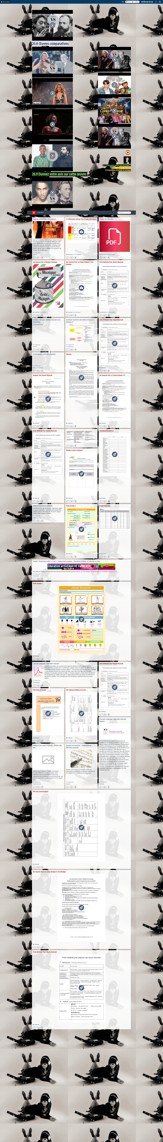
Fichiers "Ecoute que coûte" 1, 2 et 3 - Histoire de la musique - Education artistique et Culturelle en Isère (66, 561)
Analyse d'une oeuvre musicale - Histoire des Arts (47, 747)
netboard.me (147, 2)
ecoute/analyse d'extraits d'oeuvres (44, 354)
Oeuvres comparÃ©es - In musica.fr (44, 219)
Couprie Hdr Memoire (106, 219)
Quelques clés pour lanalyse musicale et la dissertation (46, 321)
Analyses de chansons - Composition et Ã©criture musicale (78, 747)
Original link (37, 252)
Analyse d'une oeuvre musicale (42, 506)
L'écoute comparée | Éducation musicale (46, 664)
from (71, 254)
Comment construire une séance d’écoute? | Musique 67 (80, 321)
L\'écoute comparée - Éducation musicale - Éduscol (113, 720)
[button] (160, 2)
